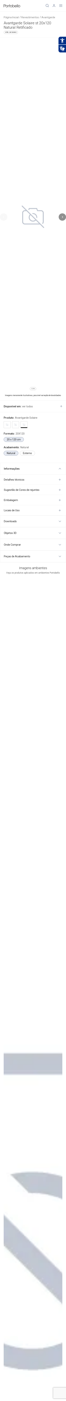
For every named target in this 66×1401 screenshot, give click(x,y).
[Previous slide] (3, 217)
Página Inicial (11, 17)
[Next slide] (62, 217)
